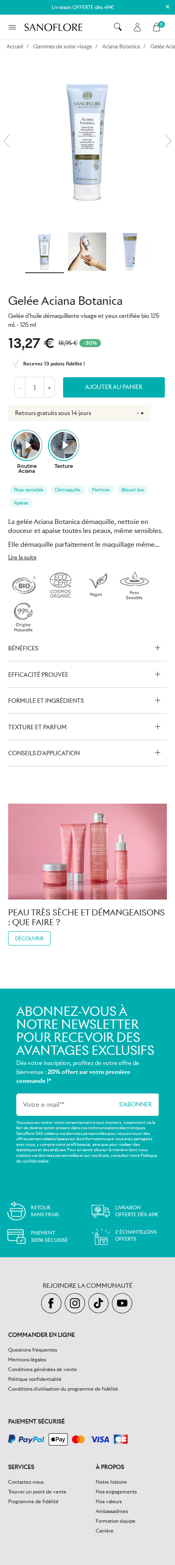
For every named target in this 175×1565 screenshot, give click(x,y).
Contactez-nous (26, 1482)
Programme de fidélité (33, 1501)
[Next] (168, 141)
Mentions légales (27, 1359)
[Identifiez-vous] (137, 27)
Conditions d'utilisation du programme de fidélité (63, 1389)
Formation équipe (116, 1521)
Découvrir (29, 938)
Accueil (15, 46)
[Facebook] (53, 1303)
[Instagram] (76, 1303)
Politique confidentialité (34, 1379)
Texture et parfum (37, 727)
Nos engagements (116, 1492)
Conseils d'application (44, 753)
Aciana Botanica (121, 46)
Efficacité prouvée (38, 674)
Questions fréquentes (32, 1350)
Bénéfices (23, 648)
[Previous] (6, 141)
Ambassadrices (112, 1511)
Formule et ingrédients (46, 700)
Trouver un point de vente (37, 1492)
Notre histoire (111, 1482)
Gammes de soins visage (62, 46)
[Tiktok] (100, 1303)
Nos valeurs (109, 1501)
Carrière (105, 1531)
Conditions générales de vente (42, 1369)
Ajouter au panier (113, 387)
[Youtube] (123, 1303)
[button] (118, 27)
